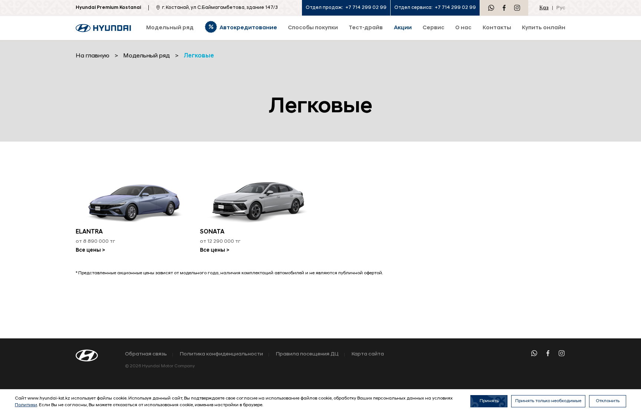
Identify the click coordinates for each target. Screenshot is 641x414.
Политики (26, 405)
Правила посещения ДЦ (307, 354)
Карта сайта (368, 354)
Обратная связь (146, 354)
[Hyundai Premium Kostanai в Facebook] (504, 7)
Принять (489, 401)
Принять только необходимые (548, 401)
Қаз (544, 8)
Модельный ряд (146, 56)
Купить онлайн (543, 28)
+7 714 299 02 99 (366, 7)
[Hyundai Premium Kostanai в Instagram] (517, 7)
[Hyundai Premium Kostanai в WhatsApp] (491, 7)
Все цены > (90, 250)
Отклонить (607, 401)
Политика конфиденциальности (221, 354)
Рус (560, 8)
